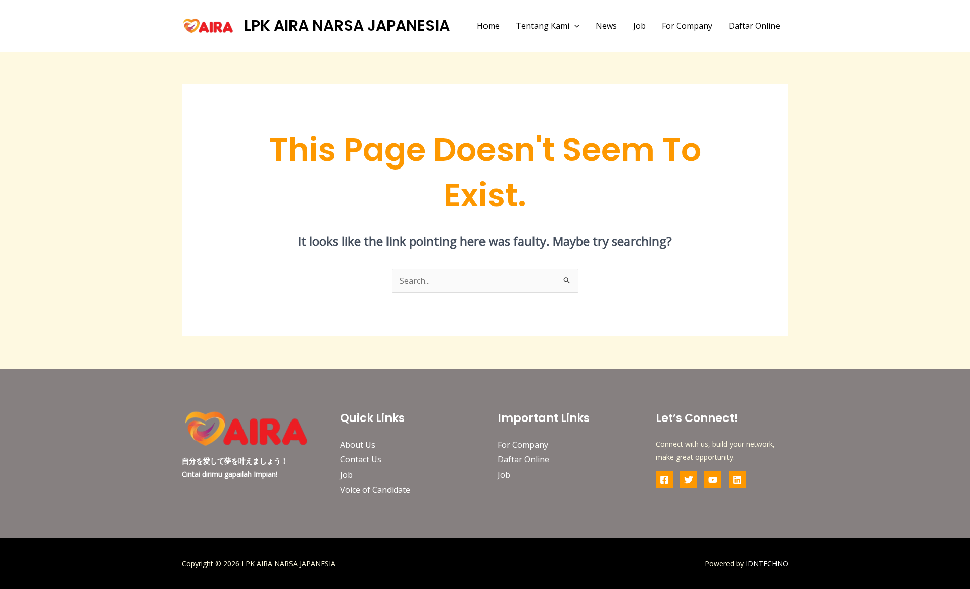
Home (488, 25)
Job (639, 25)
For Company (687, 25)
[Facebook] (664, 479)
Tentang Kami (542, 25)
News (606, 25)
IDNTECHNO (767, 563)
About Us (357, 444)
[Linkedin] (737, 479)
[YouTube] (712, 479)
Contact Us (360, 459)
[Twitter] (688, 479)
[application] (574, 25)
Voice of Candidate (375, 489)
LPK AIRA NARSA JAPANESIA (347, 25)
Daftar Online (754, 25)
